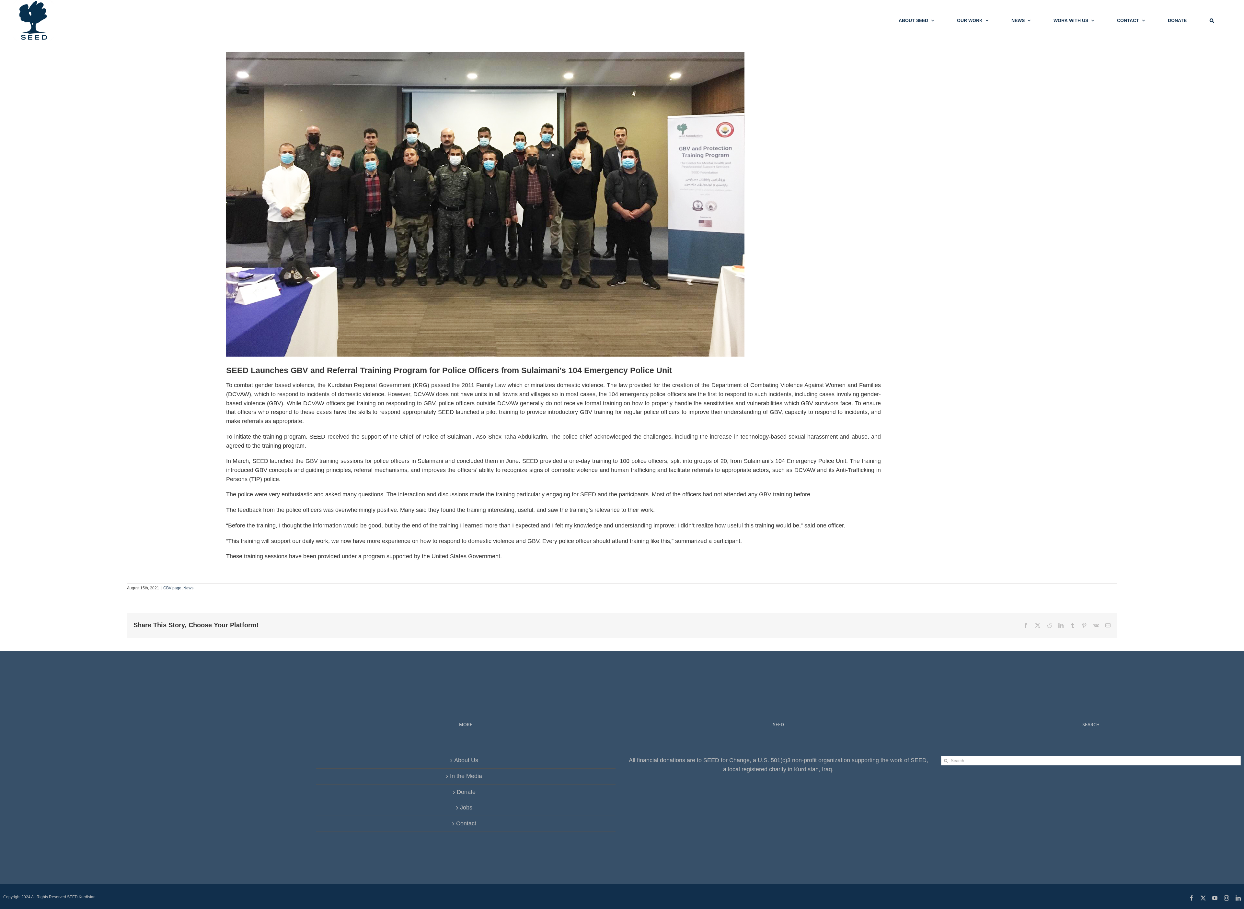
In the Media (466, 776)
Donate (466, 792)
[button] (1212, 20)
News (188, 588)
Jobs (466, 807)
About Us (466, 760)
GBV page (172, 588)
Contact (466, 823)
